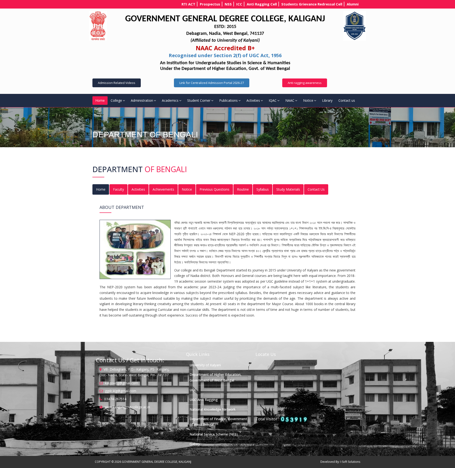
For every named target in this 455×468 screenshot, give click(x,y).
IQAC (273, 100)
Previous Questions (214, 189)
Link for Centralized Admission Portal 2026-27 (211, 83)
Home (100, 100)
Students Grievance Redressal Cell (311, 4)
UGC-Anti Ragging (204, 399)
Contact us (346, 100)
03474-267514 (115, 399)
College (116, 100)
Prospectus (210, 4)
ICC (239, 4)
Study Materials (288, 189)
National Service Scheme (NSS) (214, 434)
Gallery (195, 444)
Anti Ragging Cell (262, 4)
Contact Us (316, 189)
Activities (253, 100)
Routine (243, 189)
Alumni (353, 4)
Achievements (163, 189)
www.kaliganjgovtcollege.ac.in (127, 407)
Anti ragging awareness (305, 83)
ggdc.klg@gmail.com (120, 391)
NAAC (289, 100)
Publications (228, 100)
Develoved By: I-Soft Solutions (340, 462)
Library (327, 100)
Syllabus (262, 189)
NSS (228, 4)
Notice (308, 100)
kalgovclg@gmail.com (121, 383)
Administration (142, 100)
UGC (193, 390)
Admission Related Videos (116, 83)
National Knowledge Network (213, 409)
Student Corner (198, 100)
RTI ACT (188, 4)
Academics (170, 100)
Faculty (118, 189)
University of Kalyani (205, 365)
